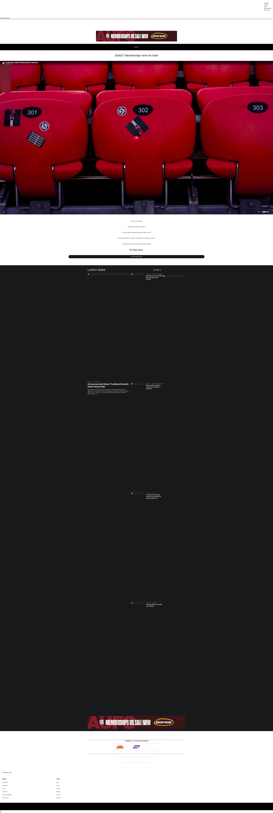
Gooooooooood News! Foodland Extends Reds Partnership (108, 385)
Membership (212, 14)
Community (239, 14)
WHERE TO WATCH (267, 14)
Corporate (249, 14)
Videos (226, 14)
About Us (256, 14)
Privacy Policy (5, 797)
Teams (231, 14)
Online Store (5, 785)
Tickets (3, 788)
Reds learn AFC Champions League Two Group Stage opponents (153, 387)
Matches (58, 791)
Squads (58, 794)
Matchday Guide (202, 14)
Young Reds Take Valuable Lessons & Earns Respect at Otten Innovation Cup (153, 496)
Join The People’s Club (136, 256)
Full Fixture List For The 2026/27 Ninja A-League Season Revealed (154, 277)
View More (156, 270)
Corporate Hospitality (7, 794)
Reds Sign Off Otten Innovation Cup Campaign (154, 605)
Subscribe (58, 797)
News (220, 14)
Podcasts (58, 788)
